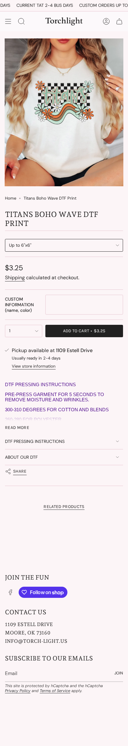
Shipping (15, 277)
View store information (34, 366)
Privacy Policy (17, 690)
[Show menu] (8, 21)
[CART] (119, 21)
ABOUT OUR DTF (21, 457)
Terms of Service (55, 690)
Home (10, 198)
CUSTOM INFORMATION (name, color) (19, 304)
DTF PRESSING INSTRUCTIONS (35, 441)
